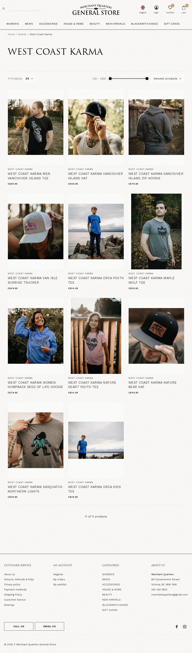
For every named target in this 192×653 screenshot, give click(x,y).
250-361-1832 (159, 589)
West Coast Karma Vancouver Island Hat (95, 176)
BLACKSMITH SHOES (115, 605)
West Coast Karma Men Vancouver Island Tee (29, 176)
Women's (12, 23)
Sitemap (9, 605)
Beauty (95, 23)
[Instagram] (184, 627)
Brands (22, 34)
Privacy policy (12, 584)
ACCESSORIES (111, 584)
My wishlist (60, 584)
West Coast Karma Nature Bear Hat (152, 385)
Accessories (48, 23)
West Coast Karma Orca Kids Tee (94, 489)
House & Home (74, 23)
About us (9, 574)
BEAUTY (107, 594)
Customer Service (15, 599)
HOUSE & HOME (112, 589)
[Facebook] (177, 627)
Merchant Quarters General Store (36, 644)
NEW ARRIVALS (111, 599)
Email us (49, 626)
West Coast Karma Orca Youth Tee (96, 280)
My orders (59, 579)
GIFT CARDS (109, 610)
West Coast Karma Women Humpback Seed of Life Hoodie (35, 385)
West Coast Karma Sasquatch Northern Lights (35, 489)
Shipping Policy (13, 594)
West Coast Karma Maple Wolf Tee (151, 280)
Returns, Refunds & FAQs (19, 579)
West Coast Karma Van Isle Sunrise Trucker (33, 280)
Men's (29, 23)
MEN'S (106, 579)
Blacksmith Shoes (144, 23)
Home (11, 34)
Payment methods (15, 589)
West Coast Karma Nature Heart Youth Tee (92, 385)
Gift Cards (172, 23)
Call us (18, 626)
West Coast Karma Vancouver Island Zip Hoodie (155, 176)
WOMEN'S (108, 574)
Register (58, 574)
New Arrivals (115, 23)
